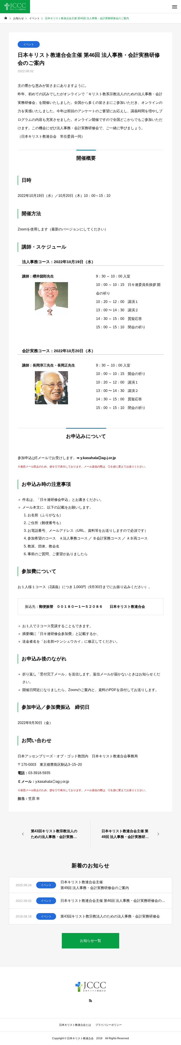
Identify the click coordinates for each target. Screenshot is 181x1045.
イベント (28, 44)
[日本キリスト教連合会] (15, 6)
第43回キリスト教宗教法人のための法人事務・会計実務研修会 (111, 916)
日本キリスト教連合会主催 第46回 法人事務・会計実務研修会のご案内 (112, 900)
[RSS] (90, 1000)
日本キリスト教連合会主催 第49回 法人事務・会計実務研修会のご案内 (94, 885)
